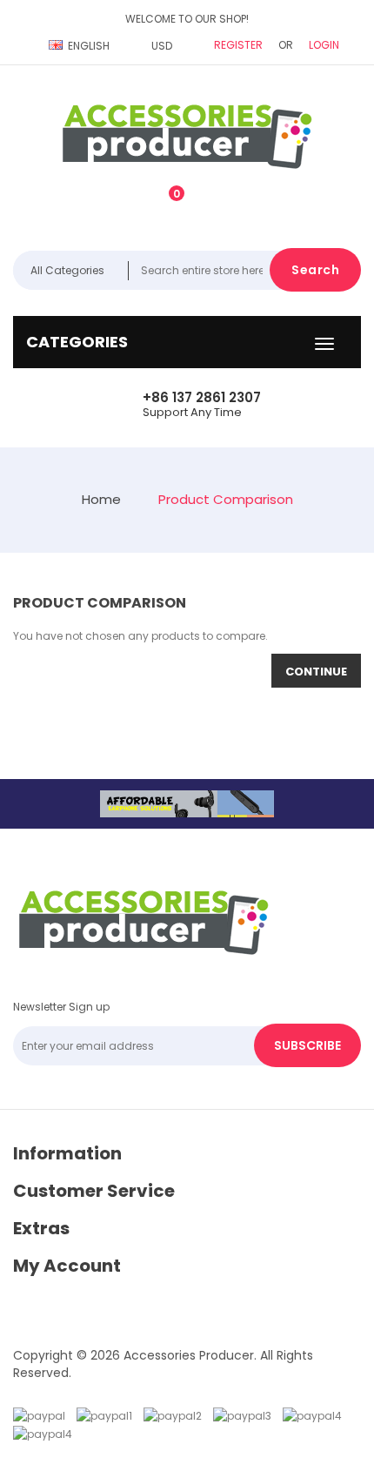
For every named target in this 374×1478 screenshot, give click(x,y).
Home (101, 499)
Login (324, 44)
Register (238, 44)
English (88, 45)
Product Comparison (225, 499)
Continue (316, 671)
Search (315, 270)
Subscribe (307, 1045)
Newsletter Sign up (61, 1006)
